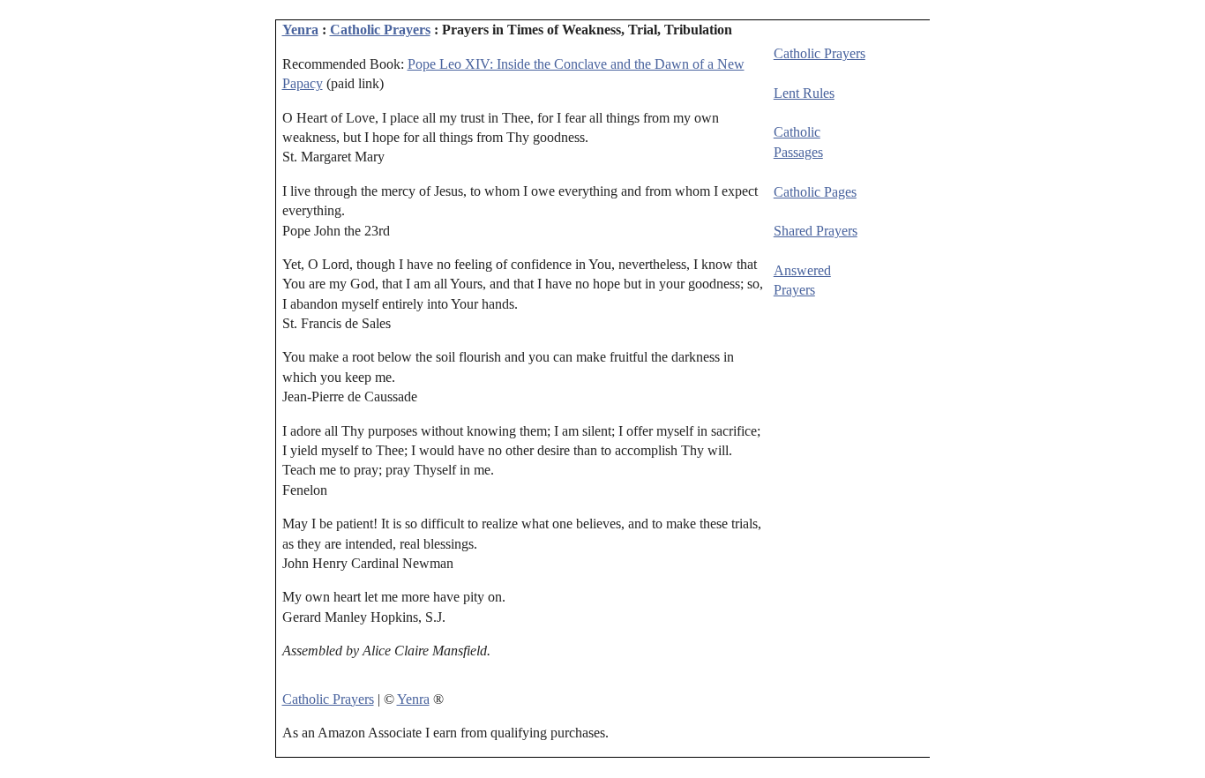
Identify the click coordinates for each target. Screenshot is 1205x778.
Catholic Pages (815, 191)
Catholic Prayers (380, 29)
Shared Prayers (815, 230)
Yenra (300, 29)
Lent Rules (804, 93)
